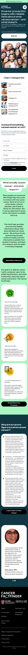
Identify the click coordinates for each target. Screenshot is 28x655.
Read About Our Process (14, 404)
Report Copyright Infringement (11, 632)
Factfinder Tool (20, 608)
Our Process (5, 612)
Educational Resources (19, 613)
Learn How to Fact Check (14, 512)
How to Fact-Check (5, 622)
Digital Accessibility (7, 635)
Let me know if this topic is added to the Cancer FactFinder (15, 159)
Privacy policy (13, 162)
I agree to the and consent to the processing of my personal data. (14, 163)
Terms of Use (5, 642)
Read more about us (14, 260)
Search (14, 36)
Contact (4, 616)
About (3, 608)
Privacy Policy (5, 639)
